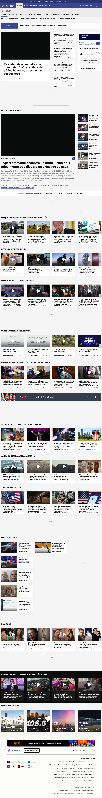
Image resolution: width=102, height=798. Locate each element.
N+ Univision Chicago (85, 449)
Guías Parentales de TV (69, 768)
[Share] (73, 158)
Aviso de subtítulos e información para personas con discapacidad (77, 790)
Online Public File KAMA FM (60, 784)
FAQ (62, 768)
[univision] (7, 5)
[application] (25, 46)
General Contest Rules (76, 774)
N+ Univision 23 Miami (60, 449)
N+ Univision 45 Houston (10, 78)
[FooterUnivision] (14, 750)
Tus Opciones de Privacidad (61, 777)
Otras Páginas (30, 750)
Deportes (59, 1)
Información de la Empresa (56, 764)
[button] (25, 46)
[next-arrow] (100, 232)
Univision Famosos (8, 649)
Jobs (82, 764)
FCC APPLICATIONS (89, 787)
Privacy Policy (72, 761)
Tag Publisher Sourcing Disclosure (85, 768)
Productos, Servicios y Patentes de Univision (83, 771)
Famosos (52, 1)
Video (77, 14)
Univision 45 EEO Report (88, 777)
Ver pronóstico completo (88, 68)
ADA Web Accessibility (69, 764)
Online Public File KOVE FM (87, 780)
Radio (65, 1)
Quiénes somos (68, 14)
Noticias (40, 1)
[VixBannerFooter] (51, 743)
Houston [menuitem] (19, 5)
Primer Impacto (7, 699)
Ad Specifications (89, 764)
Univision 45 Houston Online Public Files (57, 780)
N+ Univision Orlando (34, 449)
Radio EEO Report (78, 787)
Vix (34, 1)
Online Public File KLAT (73, 784)
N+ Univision (6, 512)
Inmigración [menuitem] (34, 5)
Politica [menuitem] (26, 5)
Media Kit (57, 768)
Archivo (78, 764)
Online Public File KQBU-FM (87, 784)
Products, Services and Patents (63, 771)
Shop (70, 1)
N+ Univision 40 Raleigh (9, 449)
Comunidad (56, 14)
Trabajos (47, 14)
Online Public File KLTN (74, 780)
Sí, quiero (34, 21)
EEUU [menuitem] (46, 5)
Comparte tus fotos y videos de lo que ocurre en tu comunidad (42, 26)
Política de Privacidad (63, 761)
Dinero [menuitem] (41, 5)
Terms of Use (90, 761)
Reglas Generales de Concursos (62, 774)
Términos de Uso (81, 761)
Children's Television (88, 774)
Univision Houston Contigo (8, 355)
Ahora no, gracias (22, 21)
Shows (46, 1)
